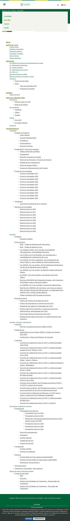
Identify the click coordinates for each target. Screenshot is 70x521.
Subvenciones (19, 330)
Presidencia (24, 140)
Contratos (18, 324)
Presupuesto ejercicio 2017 (34, 416)
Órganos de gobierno (16, 51)
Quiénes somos (14, 47)
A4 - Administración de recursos (19, 69)
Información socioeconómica (29, 462)
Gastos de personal (26, 443)
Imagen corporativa (15, 58)
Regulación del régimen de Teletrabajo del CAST (36, 306)
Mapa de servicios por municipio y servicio (22, 76)
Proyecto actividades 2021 (29, 184)
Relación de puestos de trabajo (30, 157)
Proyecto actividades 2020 (29, 182)
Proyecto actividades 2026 (29, 198)
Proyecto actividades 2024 (29, 193)
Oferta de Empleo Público (28, 165)
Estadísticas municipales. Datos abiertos (29, 468)
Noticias (12, 117)
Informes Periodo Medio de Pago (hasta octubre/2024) (38, 460)
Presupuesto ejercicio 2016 (34, 413)
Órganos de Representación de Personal (34, 168)
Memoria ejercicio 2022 (28, 226)
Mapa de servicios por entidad (18, 74)
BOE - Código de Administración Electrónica (35, 244)
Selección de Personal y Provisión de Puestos (35, 160)
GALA (17, 84)
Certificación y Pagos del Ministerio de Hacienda (36, 337)
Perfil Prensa (13, 99)
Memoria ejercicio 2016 (28, 209)
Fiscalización (19, 446)
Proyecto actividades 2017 (29, 173)
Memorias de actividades (23, 207)
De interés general (21, 123)
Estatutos (18, 237)
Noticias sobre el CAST (23, 102)
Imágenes (18, 110)
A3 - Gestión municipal (16, 67)
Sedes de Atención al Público (30, 151)
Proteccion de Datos (22, 81)
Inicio (8, 42)
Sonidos (17, 115)
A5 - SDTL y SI (14, 72)
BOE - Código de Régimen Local (31, 247)
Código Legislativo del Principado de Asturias (35, 295)
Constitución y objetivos (16, 53)
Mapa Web (7, 20)
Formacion (13, 78)
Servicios (10, 61)
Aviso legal (37, 504)
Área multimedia (14, 107)
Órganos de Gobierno (22, 133)
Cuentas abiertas (26, 438)
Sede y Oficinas (14, 55)
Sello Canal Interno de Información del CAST (35, 314)
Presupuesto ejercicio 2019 (34, 424)
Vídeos (17, 112)
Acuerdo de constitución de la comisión (33, 204)
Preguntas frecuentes (27, 89)
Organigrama (24, 154)
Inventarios (24, 435)
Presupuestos (19, 408)
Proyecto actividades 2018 (29, 176)
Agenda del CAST (15, 94)
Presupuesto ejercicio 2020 (34, 426)
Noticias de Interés (21, 105)
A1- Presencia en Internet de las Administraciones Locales (26, 63)
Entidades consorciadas (16, 49)
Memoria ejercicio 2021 (28, 223)
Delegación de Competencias (30, 162)
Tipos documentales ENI (28, 86)
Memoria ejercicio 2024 (28, 231)
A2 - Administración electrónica (18, 65)
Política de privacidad (37, 507)
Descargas (13, 125)
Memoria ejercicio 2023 (28, 228)
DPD (21, 476)
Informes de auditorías (27, 452)
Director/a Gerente (26, 146)
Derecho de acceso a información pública (21, 471)
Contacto (6, 24)
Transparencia (12, 129)
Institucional (13, 130)
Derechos (23, 478)
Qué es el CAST (12, 45)
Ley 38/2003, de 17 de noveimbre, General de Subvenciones (40, 285)
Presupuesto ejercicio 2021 (34, 429)
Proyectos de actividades (23, 171)
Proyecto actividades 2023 (29, 190)
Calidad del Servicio (27, 441)
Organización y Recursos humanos (27, 149)
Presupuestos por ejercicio (29, 411)
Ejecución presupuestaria (28, 432)
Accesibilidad (7, 16)
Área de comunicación (15, 98)
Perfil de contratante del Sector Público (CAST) (36, 327)
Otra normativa (20, 242)
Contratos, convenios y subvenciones (20, 322)
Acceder (6, 27)
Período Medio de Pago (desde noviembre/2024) (36, 457)
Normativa (12, 234)
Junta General (25, 135)
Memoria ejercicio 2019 (28, 217)
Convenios (18, 340)
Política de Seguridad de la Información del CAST (37, 303)
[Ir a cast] (31, 4)
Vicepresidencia (25, 143)
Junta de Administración (28, 138)
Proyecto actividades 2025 (29, 195)
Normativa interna (21, 298)
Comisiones (19, 201)
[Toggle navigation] (4, 4)
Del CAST (18, 120)
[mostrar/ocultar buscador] (58, 5)
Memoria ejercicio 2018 (28, 215)
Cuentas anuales (25, 449)
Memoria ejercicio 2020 (28, 220)
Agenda (9, 93)
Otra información (20, 466)
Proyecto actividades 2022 (29, 187)
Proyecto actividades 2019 (29, 179)
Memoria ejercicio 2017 (28, 212)
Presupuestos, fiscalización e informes (21, 406)
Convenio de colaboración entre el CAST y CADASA (38, 403)
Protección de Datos (22, 473)
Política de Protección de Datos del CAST (34, 301)
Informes (18, 455)
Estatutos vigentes (26, 239)
